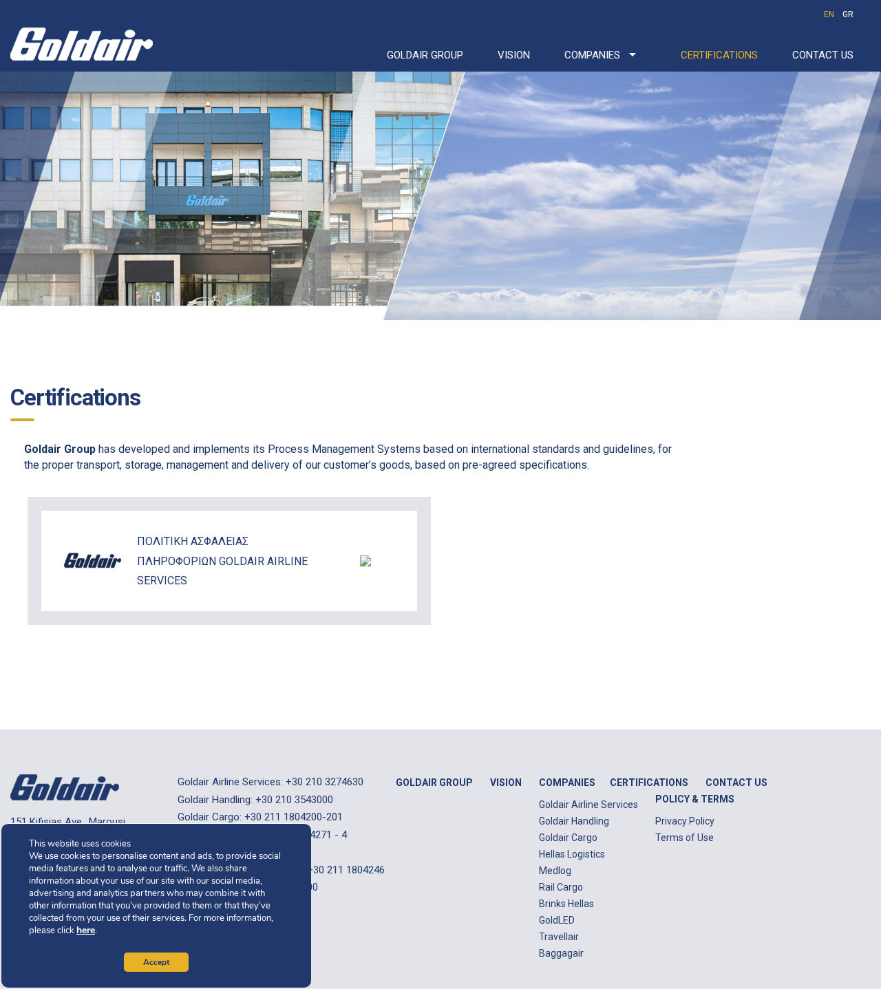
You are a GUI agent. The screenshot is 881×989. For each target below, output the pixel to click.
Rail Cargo (561, 887)
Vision (514, 55)
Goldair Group (425, 55)
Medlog (555, 870)
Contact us (822, 55)
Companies (592, 55)
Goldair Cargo (568, 837)
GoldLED (557, 920)
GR (847, 14)
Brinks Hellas (566, 903)
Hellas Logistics (572, 854)
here (85, 930)
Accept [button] (156, 962)
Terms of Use (684, 837)
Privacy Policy (684, 821)
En (829, 14)
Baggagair (561, 953)
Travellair (559, 936)
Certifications (719, 55)
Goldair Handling (574, 821)
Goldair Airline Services (588, 804)
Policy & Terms (694, 799)
